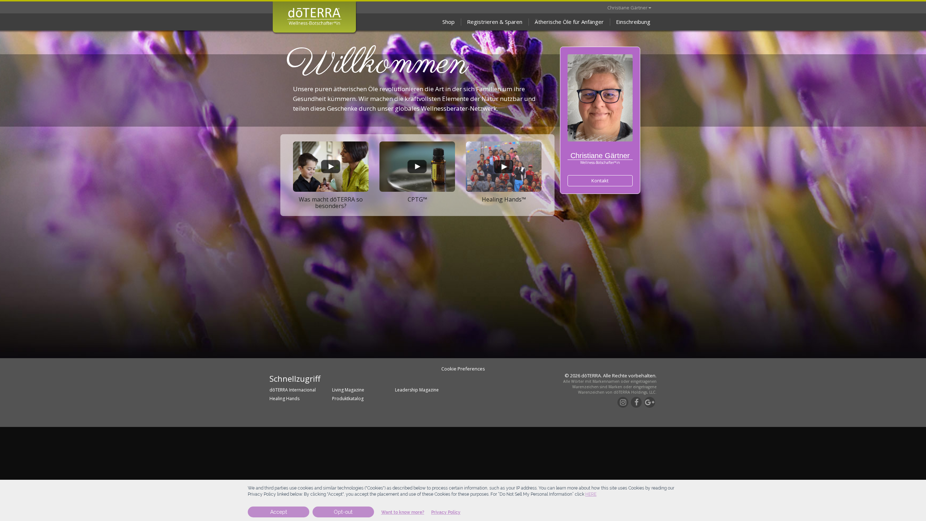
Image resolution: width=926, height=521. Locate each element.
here (590, 494)
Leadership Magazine (417, 390)
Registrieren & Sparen (494, 21)
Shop (448, 21)
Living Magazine (348, 390)
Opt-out (343, 512)
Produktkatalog (348, 398)
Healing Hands (284, 398)
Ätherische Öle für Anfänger (569, 21)
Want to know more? (402, 512)
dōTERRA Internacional (292, 390)
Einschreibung (633, 21)
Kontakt (599, 180)
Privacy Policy (445, 512)
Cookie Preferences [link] (463, 368)
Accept (278, 512)
